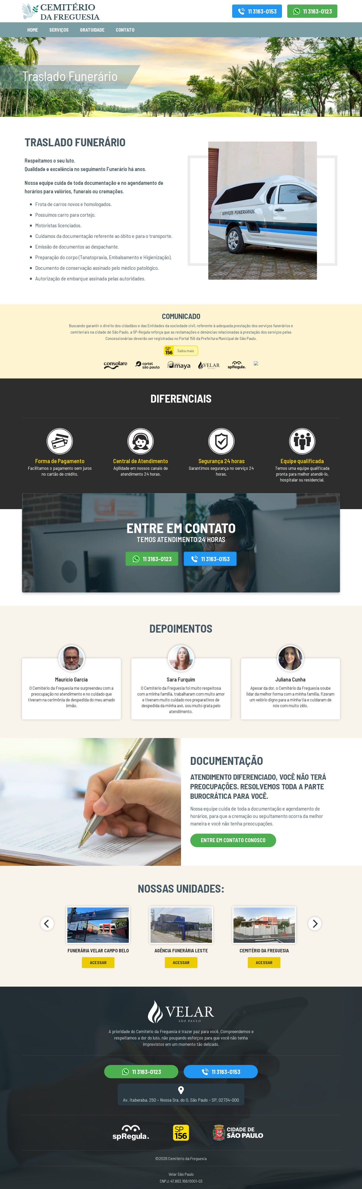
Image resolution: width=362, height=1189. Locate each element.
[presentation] (47, 923)
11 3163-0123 (317, 11)
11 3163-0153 (262, 11)
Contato (125, 30)
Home (32, 30)
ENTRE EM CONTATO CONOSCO (233, 840)
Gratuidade (92, 30)
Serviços (59, 30)
